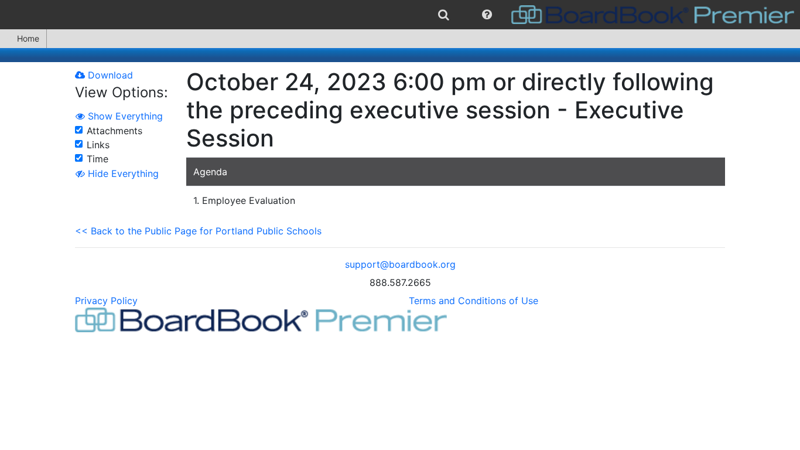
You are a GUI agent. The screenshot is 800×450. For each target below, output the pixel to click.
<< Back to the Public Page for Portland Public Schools (198, 231)
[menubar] (400, 14)
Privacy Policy (106, 300)
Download (109, 75)
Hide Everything (122, 173)
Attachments (114, 131)
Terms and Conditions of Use (473, 300)
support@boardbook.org (400, 264)
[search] (444, 14)
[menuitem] (444, 14)
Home (28, 38)
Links (98, 145)
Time (97, 159)
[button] (487, 15)
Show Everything (124, 116)
